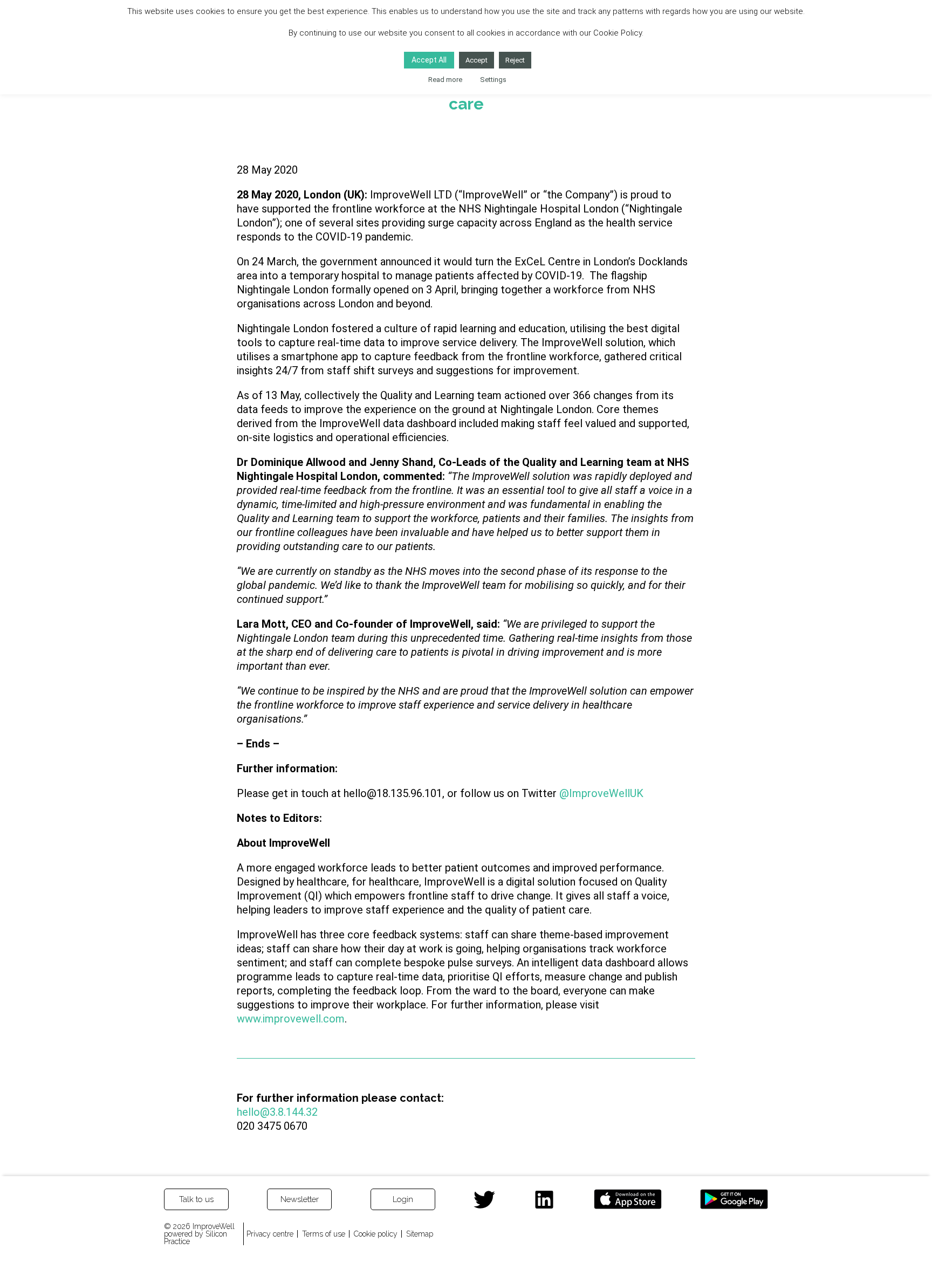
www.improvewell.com (291, 1018)
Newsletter (299, 1199)
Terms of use (323, 1234)
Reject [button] (515, 60)
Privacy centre (269, 1234)
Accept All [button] (429, 60)
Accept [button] (476, 60)
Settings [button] (493, 79)
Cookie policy (376, 1234)
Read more (445, 79)
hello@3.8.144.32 (277, 1112)
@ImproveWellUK (601, 793)
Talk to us (196, 1199)
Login (403, 1199)
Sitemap (419, 1234)
